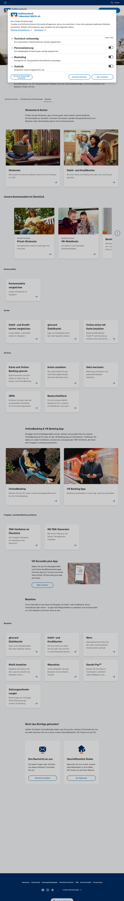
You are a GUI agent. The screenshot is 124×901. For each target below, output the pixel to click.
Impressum (39, 30)
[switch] (110, 47)
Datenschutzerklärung (20, 30)
